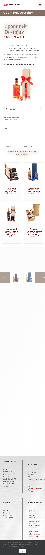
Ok (23, 551)
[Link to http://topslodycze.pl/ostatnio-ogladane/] (6, 129)
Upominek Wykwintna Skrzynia (11, 232)
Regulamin (8, 515)
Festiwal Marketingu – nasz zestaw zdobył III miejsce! (33, 513)
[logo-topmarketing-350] (13, 4)
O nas (5, 510)
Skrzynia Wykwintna (11, 190)
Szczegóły (11, 175)
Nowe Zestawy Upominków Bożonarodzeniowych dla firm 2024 (34, 534)
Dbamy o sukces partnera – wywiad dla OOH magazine (34, 524)
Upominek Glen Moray (33, 190)
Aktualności (8, 518)
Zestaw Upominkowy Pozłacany (34, 232)
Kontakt (6, 513)
